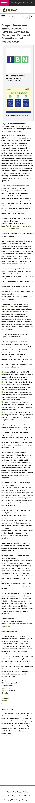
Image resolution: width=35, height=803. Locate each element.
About (9, 792)
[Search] (23, 17)
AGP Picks (4, 3)
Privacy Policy (27, 800)
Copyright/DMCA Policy (12, 800)
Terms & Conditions (25, 796)
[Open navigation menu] (3, 17)
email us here (6, 688)
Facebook (5, 698)
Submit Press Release (10, 796)
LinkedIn (4, 693)
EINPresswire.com (8, 138)
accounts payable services (23, 155)
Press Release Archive (20, 792)
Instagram (5, 695)
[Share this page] (32, 17)
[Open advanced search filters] (27, 17)
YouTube (4, 700)
